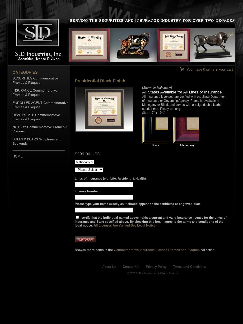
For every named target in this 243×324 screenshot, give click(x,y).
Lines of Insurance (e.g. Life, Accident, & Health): (111, 178)
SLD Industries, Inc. (147, 273)
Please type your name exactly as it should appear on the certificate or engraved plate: (138, 204)
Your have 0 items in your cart (209, 69)
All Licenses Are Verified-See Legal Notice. (125, 225)
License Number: (87, 191)
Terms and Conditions (189, 266)
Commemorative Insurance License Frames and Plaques (157, 250)
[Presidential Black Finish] (104, 131)
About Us (109, 266)
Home (18, 156)
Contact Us (131, 266)
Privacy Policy (156, 266)
